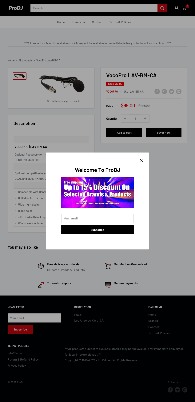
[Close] (141, 160)
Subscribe (97, 229)
